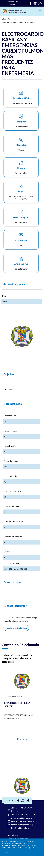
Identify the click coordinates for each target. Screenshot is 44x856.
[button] (18, 739)
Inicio (4, 19)
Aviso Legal (13, 835)
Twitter (40, 3)
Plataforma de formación (12, 2)
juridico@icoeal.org (20, 828)
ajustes (31, 848)
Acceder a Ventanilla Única (16, 628)
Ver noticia (37, 670)
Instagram (35, 3)
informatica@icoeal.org (22, 825)
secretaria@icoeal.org (21, 818)
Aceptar (7, 852)
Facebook (30, 3)
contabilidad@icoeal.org (22, 821)
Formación (12, 19)
